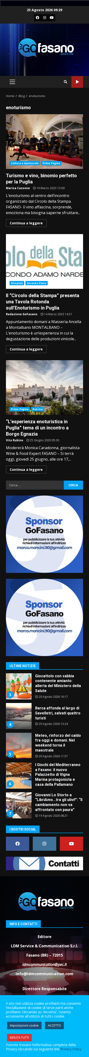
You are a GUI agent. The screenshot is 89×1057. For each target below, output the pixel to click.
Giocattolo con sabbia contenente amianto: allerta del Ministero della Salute (18, 686)
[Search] (65, 81)
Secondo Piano (36, 283)
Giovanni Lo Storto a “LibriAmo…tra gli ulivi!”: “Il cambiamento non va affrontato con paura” (18, 805)
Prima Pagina (51, 163)
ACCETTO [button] (54, 1025)
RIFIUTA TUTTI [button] (19, 1037)
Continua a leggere (26, 223)
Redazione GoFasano (21, 314)
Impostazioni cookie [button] (24, 1025)
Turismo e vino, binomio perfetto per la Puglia (44, 141)
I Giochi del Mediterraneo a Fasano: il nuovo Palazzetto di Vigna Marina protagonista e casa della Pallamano (18, 775)
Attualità (17, 283)
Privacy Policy (70, 1049)
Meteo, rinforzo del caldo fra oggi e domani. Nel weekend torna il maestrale (18, 746)
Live (77, 82)
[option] (44, 688)
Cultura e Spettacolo (24, 163)
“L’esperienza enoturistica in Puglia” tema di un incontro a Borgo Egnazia (44, 387)
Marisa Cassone (18, 188)
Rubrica (38, 409)
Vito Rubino (14, 440)
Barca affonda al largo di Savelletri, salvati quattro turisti (18, 716)
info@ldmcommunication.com (44, 973)
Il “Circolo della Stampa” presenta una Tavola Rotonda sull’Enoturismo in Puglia (44, 261)
